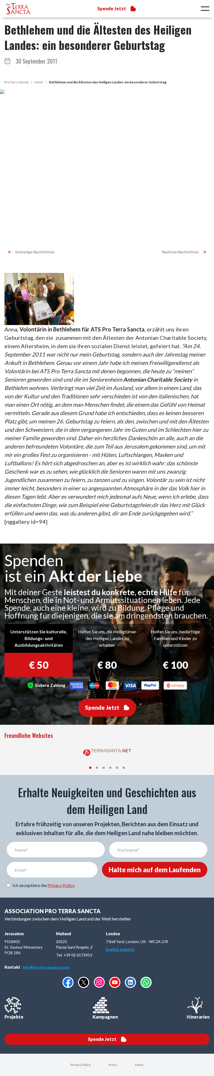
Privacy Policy (61, 885)
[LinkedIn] (130, 982)
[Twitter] (83, 982)
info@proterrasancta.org (46, 967)
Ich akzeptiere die (44, 885)
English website (120, 949)
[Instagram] (99, 982)
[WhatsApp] (146, 982)
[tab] (90, 768)
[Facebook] (68, 982)
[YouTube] (114, 982)
